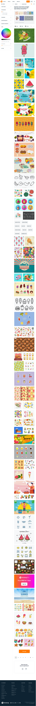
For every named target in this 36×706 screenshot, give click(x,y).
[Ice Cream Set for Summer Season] (16, 496)
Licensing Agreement (13, 685)
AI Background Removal (4, 696)
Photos (9, 1)
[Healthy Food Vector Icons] (24, 319)
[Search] (31, 4)
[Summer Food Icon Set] (18, 193)
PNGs (22, 26)
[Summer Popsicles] (29, 63)
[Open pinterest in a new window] (15, 702)
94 (30, 657)
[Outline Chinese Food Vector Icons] (24, 181)
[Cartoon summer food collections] (24, 204)
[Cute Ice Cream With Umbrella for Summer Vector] (24, 50)
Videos (13, 1)
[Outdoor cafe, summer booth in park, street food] (24, 137)
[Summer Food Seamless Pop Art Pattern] (19, 84)
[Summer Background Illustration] (24, 596)
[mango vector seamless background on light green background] (19, 366)
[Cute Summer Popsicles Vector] (24, 124)
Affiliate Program (14, 688)
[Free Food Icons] (28, 216)
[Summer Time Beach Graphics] (24, 165)
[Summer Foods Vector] (18, 356)
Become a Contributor (23, 691)
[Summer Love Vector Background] (24, 537)
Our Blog (22, 689)
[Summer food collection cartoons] (18, 252)
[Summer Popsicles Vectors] (19, 63)
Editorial (18, 1)
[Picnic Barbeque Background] (24, 487)
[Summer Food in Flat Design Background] (24, 96)
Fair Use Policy (32, 703)
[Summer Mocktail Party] (28, 277)
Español (30, 686)
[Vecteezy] (1, 1)
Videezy (3, 687)
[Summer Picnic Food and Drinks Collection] (24, 632)
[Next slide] (33, 26)
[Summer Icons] (24, 522)
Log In (31, 1)
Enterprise (3, 689)
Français (30, 690)
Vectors (4, 1)
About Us (22, 687)
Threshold (3, 43)
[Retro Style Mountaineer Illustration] (24, 266)
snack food (30, 229)
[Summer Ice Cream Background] (29, 73)
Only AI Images (5, 13)
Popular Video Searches (14, 695)
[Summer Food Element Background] (24, 109)
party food (24, 229)
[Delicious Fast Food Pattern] (24, 345)
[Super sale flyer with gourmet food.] (24, 439)
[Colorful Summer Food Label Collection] (28, 430)
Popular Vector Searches (14, 690)
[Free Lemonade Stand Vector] (24, 552)
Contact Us (23, 686)
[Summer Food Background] (28, 422)
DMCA (12, 687)
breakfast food (24, 233)
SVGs (17, 26)
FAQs (22, 685)
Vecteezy (3, 686)
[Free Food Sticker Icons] (24, 289)
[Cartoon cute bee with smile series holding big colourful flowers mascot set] (27, 496)
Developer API (4, 691)
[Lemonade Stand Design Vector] (28, 356)
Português (30, 687)
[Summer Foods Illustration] (18, 430)
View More (29, 18)
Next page (24, 651)
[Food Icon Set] (24, 304)
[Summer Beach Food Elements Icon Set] (18, 643)
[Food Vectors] (24, 379)
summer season (17, 229)
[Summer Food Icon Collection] (18, 414)
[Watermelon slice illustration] (29, 84)
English (30, 685)
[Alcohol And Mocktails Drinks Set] (24, 452)
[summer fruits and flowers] (19, 475)
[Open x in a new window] (18, 702)
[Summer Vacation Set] (18, 607)
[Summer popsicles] (24, 507)
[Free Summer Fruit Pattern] (24, 394)
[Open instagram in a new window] (12, 702)
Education (3, 690)
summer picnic (17, 222)
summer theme (24, 222)
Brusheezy (3, 685)
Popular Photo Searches (14, 692)
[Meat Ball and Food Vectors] (24, 150)
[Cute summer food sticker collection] (29, 643)
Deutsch (30, 689)
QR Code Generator (3, 698)
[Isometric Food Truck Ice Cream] (18, 277)
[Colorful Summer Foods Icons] (29, 366)
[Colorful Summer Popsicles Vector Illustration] (18, 216)
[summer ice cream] (29, 241)
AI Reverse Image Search (4, 694)
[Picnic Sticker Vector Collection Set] (28, 607)
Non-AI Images (5, 14)
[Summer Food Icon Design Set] (18, 422)
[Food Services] (24, 567)
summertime (17, 233)
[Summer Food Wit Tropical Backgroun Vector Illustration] (24, 35)
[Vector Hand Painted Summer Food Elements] (28, 414)
